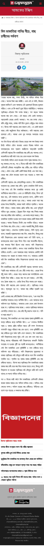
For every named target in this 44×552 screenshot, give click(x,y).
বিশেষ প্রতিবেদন (20, 17)
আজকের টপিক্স (22, 10)
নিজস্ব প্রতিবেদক (22, 54)
